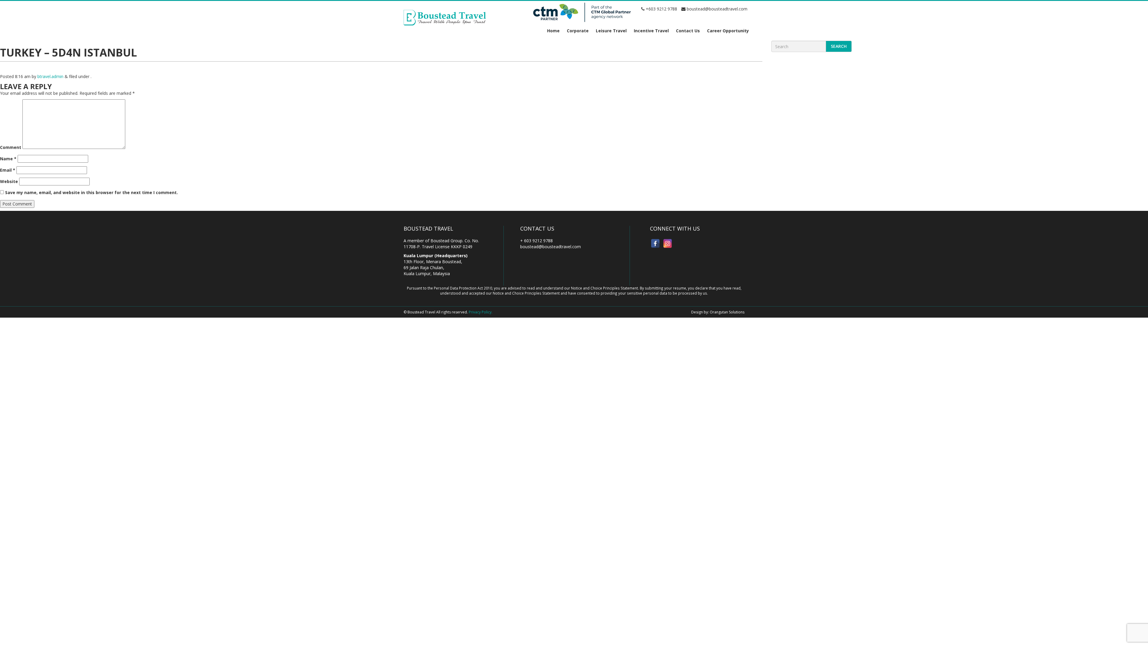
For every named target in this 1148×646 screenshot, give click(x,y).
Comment (10, 147)
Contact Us (688, 30)
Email (7, 170)
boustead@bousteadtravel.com (716, 9)
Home (553, 30)
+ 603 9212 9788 (536, 240)
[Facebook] (655, 243)
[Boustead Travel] (445, 17)
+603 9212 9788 (661, 9)
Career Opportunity (728, 30)
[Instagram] (667, 243)
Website (9, 181)
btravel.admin (50, 76)
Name (8, 159)
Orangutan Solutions (727, 312)
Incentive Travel (651, 30)
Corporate (578, 30)
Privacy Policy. (480, 312)
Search (839, 46)
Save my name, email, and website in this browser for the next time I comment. (91, 192)
